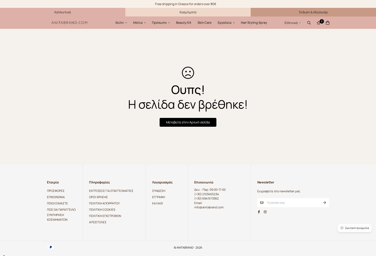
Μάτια (138, 22)
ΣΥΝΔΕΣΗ (158, 191)
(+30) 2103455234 (206, 194)
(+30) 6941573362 (206, 198)
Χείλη (119, 22)
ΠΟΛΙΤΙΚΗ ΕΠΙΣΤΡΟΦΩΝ (105, 216)
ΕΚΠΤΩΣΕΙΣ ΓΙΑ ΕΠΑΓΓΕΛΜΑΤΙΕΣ (111, 191)
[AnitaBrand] (69, 22)
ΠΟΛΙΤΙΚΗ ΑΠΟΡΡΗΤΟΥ (104, 203)
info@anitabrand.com (209, 207)
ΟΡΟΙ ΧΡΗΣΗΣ (98, 197)
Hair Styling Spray (254, 22)
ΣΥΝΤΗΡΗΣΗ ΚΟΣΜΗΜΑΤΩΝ (57, 217)
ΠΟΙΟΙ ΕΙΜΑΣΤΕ (57, 203)
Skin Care (205, 22)
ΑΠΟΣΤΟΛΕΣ (98, 222)
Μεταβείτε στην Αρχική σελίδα (188, 122)
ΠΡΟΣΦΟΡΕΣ (56, 191)
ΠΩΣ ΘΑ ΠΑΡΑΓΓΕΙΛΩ (61, 210)
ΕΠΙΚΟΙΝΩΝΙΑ (56, 197)
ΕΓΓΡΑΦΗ (158, 197)
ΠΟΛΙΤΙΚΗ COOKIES (102, 210)
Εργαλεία (224, 22)
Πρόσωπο (159, 22)
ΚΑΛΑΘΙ (157, 203)
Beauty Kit (183, 22)
